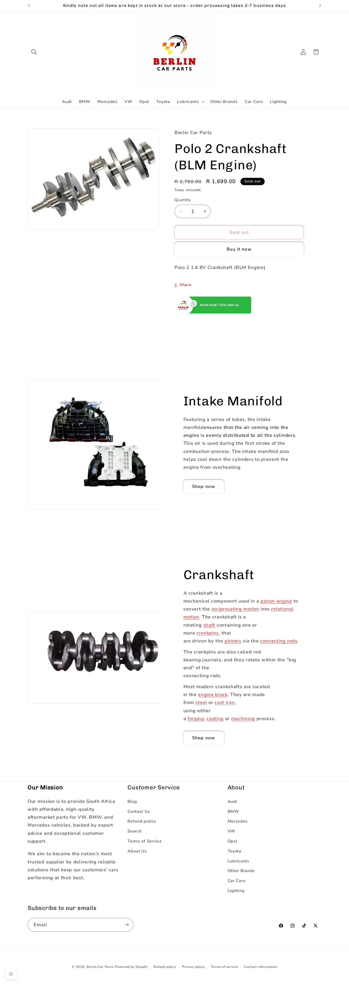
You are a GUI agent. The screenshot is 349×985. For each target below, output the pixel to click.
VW (231, 831)
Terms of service (224, 967)
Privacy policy (193, 967)
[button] (34, 51)
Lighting (236, 890)
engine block (212, 694)
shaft (209, 625)
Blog (132, 801)
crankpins (207, 633)
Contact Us (138, 811)
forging (196, 718)
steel (201, 702)
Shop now (203, 486)
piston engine (276, 601)
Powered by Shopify (131, 967)
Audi (232, 801)
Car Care (237, 881)
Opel (233, 841)
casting (215, 718)
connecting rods (278, 641)
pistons (233, 641)
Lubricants (238, 861)
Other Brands (241, 871)
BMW (233, 811)
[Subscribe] (126, 925)
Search (134, 831)
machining (243, 718)
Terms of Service (144, 841)
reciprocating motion (235, 609)
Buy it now (239, 249)
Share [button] (185, 285)
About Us (137, 851)
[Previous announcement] (28, 5)
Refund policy (141, 821)
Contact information (260, 967)
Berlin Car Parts (100, 967)
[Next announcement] (320, 5)
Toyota (234, 851)
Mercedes (238, 821)
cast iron (225, 702)
